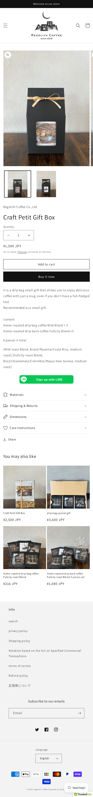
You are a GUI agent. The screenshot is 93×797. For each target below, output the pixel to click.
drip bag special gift (59, 513)
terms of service (20, 666)
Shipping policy (19, 641)
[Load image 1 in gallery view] (17, 184)
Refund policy (18, 676)
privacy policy (18, 631)
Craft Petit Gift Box (14, 513)
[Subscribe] (79, 713)
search (13, 621)
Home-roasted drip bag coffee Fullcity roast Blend (21, 575)
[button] (5, 25)
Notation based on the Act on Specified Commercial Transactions (45, 653)
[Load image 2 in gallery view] (46, 184)
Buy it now (46, 277)
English (44, 758)
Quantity (8, 227)
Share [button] (12, 439)
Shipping (22, 251)
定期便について (20, 685)
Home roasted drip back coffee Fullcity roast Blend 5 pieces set (66, 575)
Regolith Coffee (41, 789)
